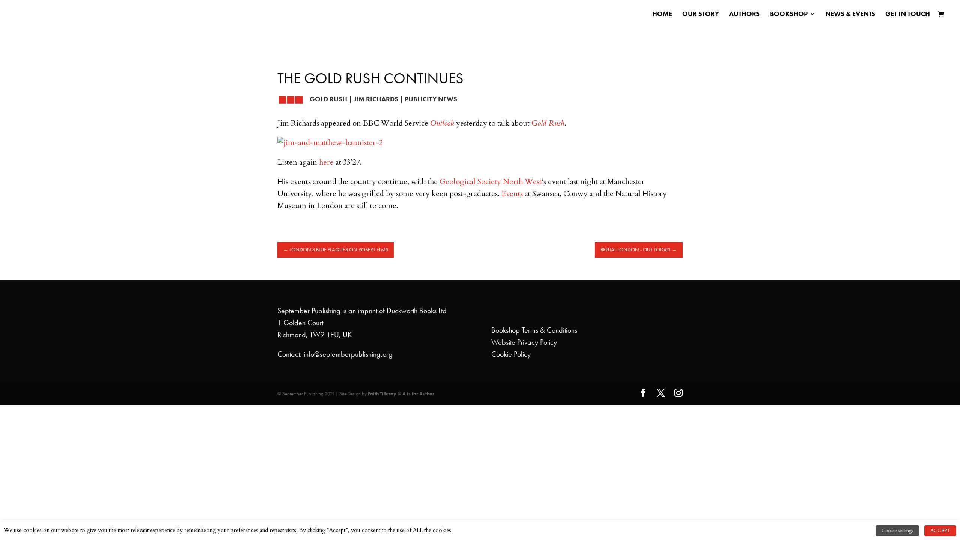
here (327, 162)
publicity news (431, 99)
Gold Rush (328, 99)
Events (512, 194)
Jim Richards (376, 99)
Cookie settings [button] (897, 530)
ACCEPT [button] (940, 530)
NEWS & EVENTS (850, 14)
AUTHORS (744, 14)
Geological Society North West (491, 182)
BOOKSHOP (789, 14)
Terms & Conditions (549, 330)
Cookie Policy (511, 354)
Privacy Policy (537, 342)
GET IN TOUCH (907, 14)
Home (662, 14)
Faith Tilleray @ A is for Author (401, 393)
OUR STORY (700, 14)
